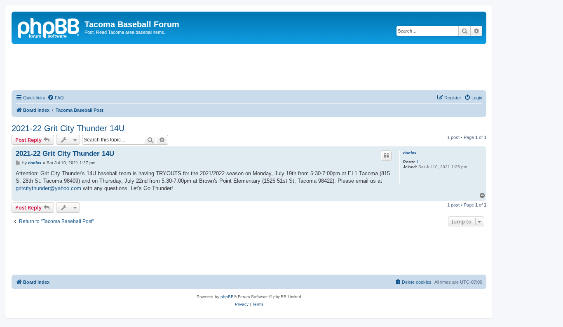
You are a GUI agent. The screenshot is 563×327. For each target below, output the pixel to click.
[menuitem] (55, 98)
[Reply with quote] (386, 155)
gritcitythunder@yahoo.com (48, 188)
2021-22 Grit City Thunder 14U (68, 128)
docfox (410, 153)
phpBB (227, 296)
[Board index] (49, 27)
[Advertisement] (249, 66)
